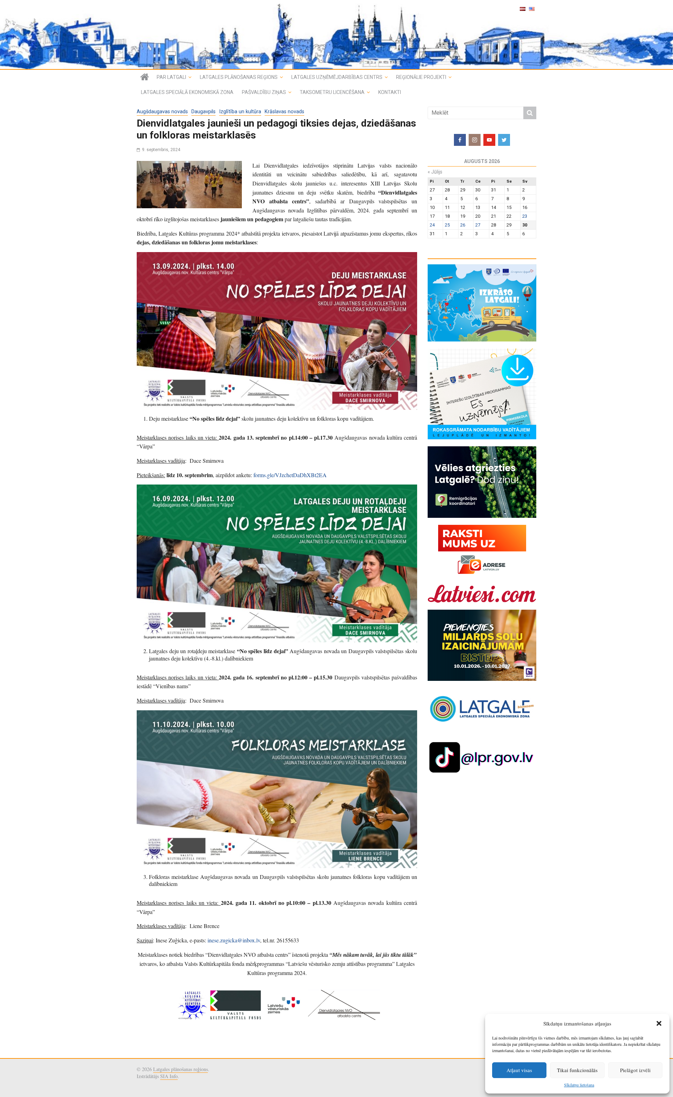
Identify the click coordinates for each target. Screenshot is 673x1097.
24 (432, 225)
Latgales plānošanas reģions (239, 77)
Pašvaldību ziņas (264, 92)
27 (477, 225)
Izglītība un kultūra (240, 112)
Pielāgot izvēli (635, 1070)
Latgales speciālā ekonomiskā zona (187, 92)
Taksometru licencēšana (332, 92)
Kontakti (389, 92)
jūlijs (435, 172)
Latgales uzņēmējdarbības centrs (336, 77)
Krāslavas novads (284, 112)
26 (462, 225)
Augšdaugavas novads (162, 112)
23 (524, 216)
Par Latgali (171, 77)
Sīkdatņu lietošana (579, 1085)
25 (447, 225)
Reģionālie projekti (421, 77)
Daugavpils (203, 112)
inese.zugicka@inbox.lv (234, 940)
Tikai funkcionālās (577, 1070)
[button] (658, 1023)
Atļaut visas (519, 1070)
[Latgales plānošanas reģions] (336, 34)
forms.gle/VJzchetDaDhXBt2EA (290, 475)
